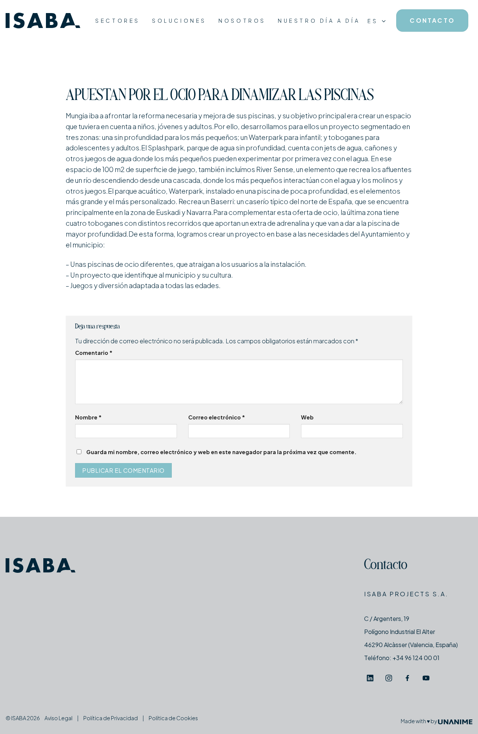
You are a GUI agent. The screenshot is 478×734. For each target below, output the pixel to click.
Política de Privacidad (110, 718)
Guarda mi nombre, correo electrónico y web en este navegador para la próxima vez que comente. (221, 452)
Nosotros (242, 20)
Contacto (385, 566)
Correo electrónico (216, 417)
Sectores (117, 20)
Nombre (88, 417)
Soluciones (179, 20)
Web (307, 417)
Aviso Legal (58, 718)
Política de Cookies (173, 718)
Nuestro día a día (319, 20)
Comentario (93, 352)
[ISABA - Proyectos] (43, 21)
